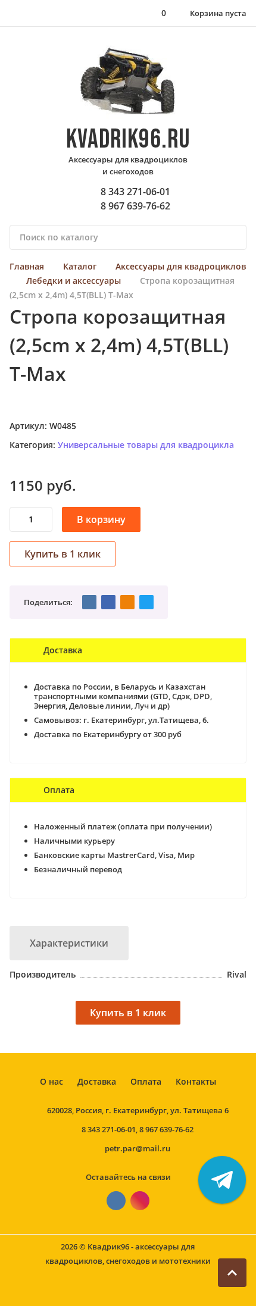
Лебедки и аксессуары (73, 280)
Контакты (196, 1081)
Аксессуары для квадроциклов (180, 266)
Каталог (79, 266)
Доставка (96, 1081)
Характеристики (69, 943)
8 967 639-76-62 (135, 205)
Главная (27, 266)
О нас (51, 1081)
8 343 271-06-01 (135, 191)
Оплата (145, 1081)
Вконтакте (116, 1200)
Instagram (139, 1200)
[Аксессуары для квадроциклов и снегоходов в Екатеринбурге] (128, 81)
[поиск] (232, 237)
